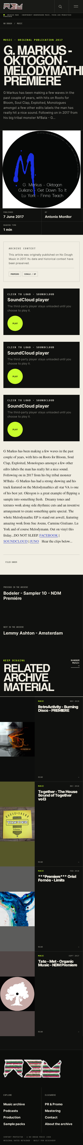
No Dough (7, 23)
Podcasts (10, 1111)
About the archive (58, 1124)
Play (15, 323)
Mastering (52, 1111)
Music (19, 23)
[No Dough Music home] (27, 6)
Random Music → (75, 663)
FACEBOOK (48, 535)
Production (11, 1117)
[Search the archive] (61, 6)
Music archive (14, 1104)
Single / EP (30, 274)
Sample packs (14, 1124)
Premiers (15, 274)
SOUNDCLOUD (15, 541)
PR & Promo (54, 1104)
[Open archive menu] (76, 6)
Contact (51, 1117)
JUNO (34, 541)
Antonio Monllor (58, 216)
